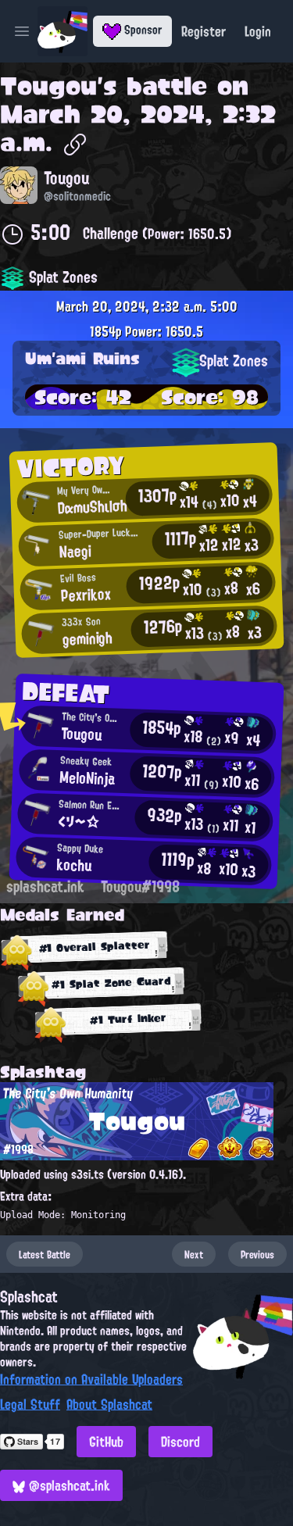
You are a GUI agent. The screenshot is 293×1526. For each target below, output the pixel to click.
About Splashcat (109, 1404)
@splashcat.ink (67, 1485)
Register (203, 31)
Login (258, 31)
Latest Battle (44, 1254)
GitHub (106, 1441)
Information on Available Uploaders (91, 1379)
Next (193, 1254)
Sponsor (142, 30)
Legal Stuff (30, 1404)
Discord (180, 1441)
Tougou (48, 86)
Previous (257, 1254)
